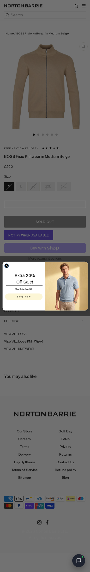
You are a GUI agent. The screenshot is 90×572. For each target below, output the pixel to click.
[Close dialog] (6, 265)
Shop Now (24, 296)
